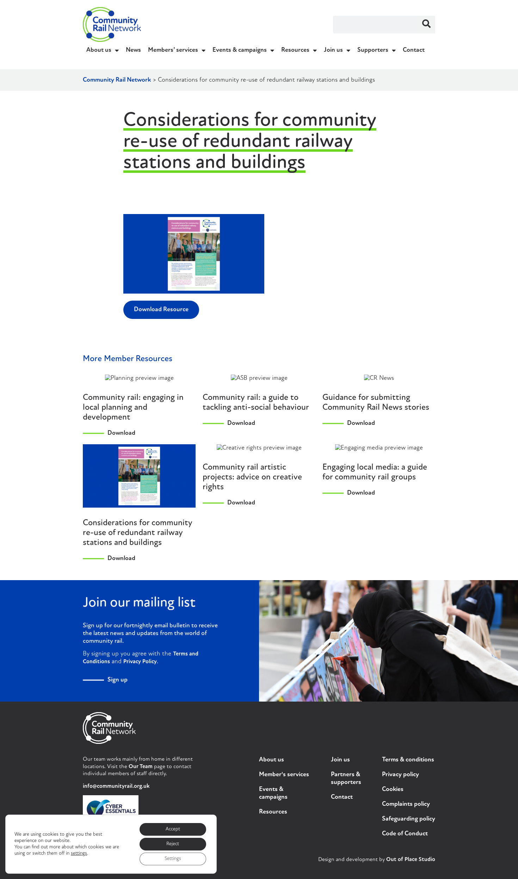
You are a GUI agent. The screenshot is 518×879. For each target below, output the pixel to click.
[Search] (426, 24)
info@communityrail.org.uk (116, 786)
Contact (414, 50)
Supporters (372, 50)
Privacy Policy (140, 662)
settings (79, 853)
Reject (172, 844)
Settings (173, 858)
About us (98, 50)
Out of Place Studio (410, 859)
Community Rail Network (117, 80)
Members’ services (173, 50)
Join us (333, 50)
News (133, 50)
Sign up (117, 680)
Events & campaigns (239, 50)
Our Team (141, 767)
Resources (295, 50)
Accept (173, 829)
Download (121, 433)
